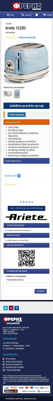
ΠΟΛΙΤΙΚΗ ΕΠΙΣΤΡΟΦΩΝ (14, 367)
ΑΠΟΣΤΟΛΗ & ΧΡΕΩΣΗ (14, 362)
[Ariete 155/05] (26, 63)
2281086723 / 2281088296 (15, 348)
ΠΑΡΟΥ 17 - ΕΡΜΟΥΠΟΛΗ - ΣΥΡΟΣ (17, 346)
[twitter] (5, 310)
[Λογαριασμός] (37, 15)
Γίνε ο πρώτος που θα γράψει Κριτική (26, 208)
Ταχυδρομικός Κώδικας (15, 280)
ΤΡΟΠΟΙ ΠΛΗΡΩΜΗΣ (13, 370)
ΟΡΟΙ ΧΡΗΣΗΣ (10, 359)
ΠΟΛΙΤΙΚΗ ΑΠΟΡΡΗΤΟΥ (14, 364)
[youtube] (11, 310)
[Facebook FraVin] (16, 310)
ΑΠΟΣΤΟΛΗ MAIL (12, 343)
